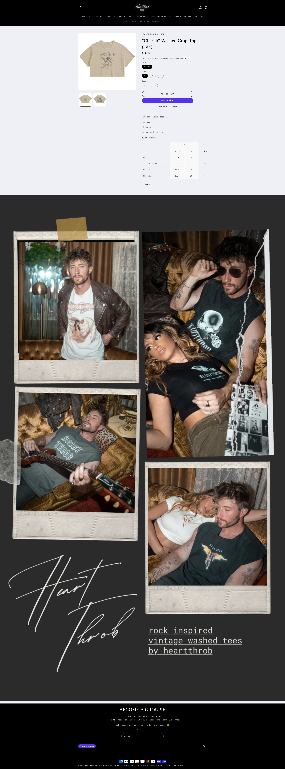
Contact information (175, 765)
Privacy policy (142, 765)
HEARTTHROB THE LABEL (93, 765)
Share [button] (147, 184)
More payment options (167, 106)
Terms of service (157, 765)
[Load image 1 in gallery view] (85, 99)
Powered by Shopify (111, 765)
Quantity (145, 81)
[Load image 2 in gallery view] (99, 99)
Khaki (147, 67)
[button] (80, 7)
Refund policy (127, 765)
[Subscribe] (160, 736)
